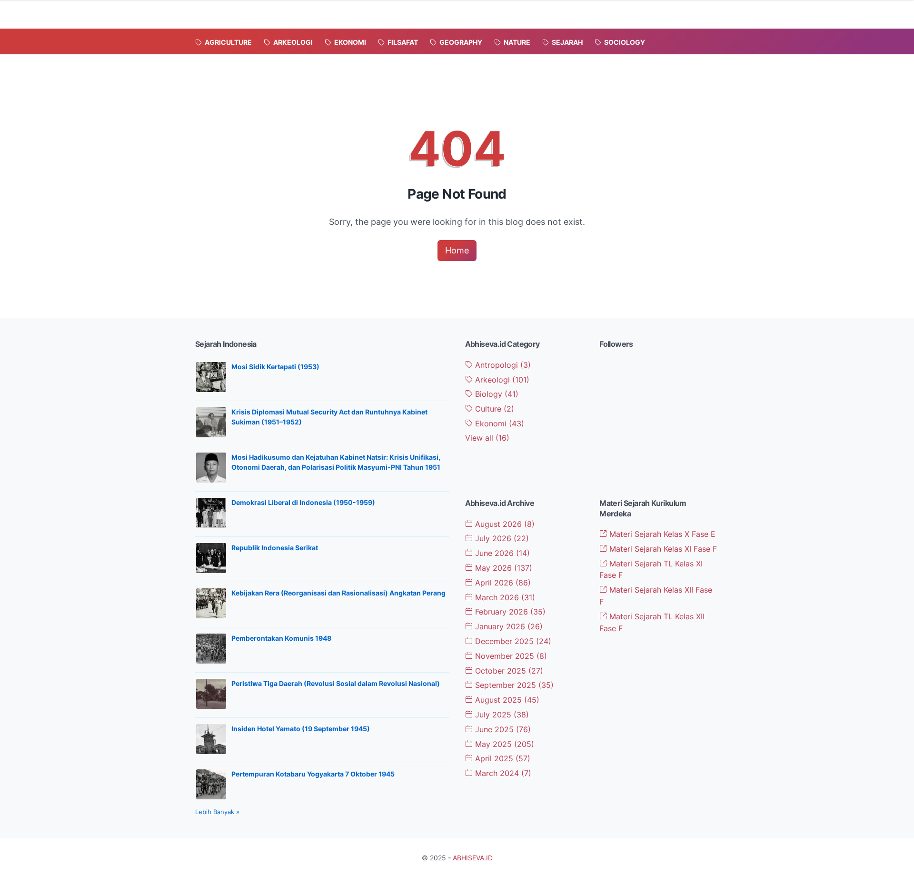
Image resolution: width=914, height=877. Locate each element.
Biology (495, 394)
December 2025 (512, 641)
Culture (493, 408)
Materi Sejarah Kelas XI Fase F (662, 549)
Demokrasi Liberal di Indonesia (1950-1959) (303, 502)
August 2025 (506, 700)
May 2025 (503, 744)
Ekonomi (498, 423)
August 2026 (504, 524)
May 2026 (502, 568)
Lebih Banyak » (217, 812)
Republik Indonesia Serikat (274, 548)
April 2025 (501, 758)
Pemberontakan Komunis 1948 (281, 638)
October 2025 (508, 670)
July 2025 (501, 714)
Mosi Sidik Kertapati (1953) (275, 367)
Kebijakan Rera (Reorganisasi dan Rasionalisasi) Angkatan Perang (338, 593)
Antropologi (502, 365)
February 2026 (509, 611)
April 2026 (502, 582)
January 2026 (508, 626)
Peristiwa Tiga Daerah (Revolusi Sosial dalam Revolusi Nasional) (335, 683)
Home (457, 250)
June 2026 (501, 553)
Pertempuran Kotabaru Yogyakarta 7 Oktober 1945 (313, 774)
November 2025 (510, 656)
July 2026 (501, 538)
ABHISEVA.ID (473, 858)
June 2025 (502, 729)
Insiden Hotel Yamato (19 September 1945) (300, 729)
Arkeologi (501, 379)
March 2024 (502, 773)
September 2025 (513, 685)
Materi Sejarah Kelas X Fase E (661, 534)
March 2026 (504, 597)
